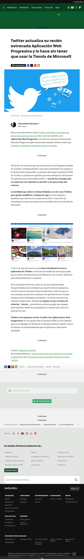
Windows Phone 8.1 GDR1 (14, 465)
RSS (31, 433)
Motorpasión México (69, 540)
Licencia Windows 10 (67, 424)
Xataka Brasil (9, 542)
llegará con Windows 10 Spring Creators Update (34, 145)
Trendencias (9, 519)
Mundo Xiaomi (10, 511)
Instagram (68, 7)
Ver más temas (11, 470)
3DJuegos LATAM (25, 539)
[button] (29, 123)
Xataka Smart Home (12, 508)
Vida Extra (23, 502)
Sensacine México (41, 539)
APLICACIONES (36, 7)
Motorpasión (69, 499)
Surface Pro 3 (62, 461)
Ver (43, 401)
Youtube (72, 7)
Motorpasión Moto (71, 502)
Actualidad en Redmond (40, 456)
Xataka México (10, 539)
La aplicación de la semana (14, 461)
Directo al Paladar (56, 499)
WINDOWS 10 (12, 7)
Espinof (37, 502)
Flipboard (80, 7)
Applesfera (8, 505)
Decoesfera (9, 522)
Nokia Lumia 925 (37, 461)
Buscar (76, 480)
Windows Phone (63, 452)
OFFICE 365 (49, 7)
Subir (73, 489)
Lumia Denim (36, 465)
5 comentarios (19, 65)
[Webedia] (79, 1)
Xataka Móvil (9, 502)
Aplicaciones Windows (35, 367)
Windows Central (27, 350)
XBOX (57, 7)
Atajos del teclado (50, 424)
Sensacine (38, 499)
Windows (8, 452)
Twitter (76, 7)
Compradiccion (10, 525)
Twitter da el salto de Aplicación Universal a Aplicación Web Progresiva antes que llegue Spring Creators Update (41, 357)
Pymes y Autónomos (24, 523)
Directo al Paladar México (56, 540)
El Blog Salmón (25, 519)
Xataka (7, 499)
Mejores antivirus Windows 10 (30, 424)
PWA (49, 367)
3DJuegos (23, 499)
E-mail (38, 65)
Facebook (28, 65)
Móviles (34, 452)
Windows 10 (61, 465)
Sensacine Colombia (38, 543)
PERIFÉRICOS (24, 7)
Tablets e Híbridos (11, 456)
